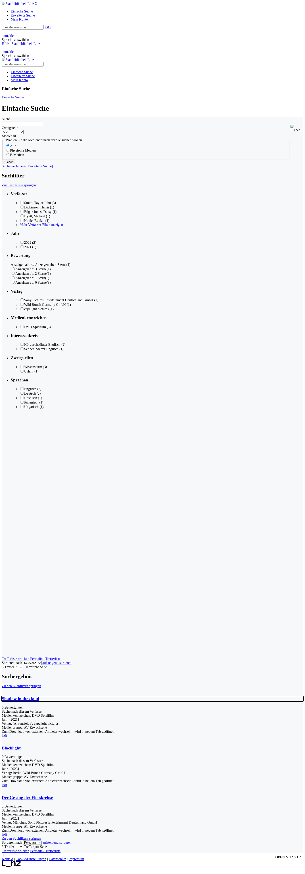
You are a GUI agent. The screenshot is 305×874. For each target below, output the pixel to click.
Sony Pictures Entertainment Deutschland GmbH (58, 300)
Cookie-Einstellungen (31, 859)
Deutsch (30, 393)
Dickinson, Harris (36, 207)
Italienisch (31, 402)
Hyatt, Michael (34, 216)
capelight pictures (36, 309)
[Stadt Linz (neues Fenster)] (11, 866)
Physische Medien (23, 150)
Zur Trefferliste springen (19, 185)
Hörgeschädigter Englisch (42, 344)
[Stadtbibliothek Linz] (18, 4)
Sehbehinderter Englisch (41, 349)
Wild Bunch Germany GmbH (45, 304)
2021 (27, 247)
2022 (27, 242)
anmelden (8, 35)
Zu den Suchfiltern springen (21, 686)
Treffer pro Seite (35, 667)
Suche (6, 119)
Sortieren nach (12, 663)
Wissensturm (33, 367)
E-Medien (17, 155)
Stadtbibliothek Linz (25, 44)
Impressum (76, 859)
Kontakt (7, 859)
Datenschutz (57, 859)
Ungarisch (31, 407)
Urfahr (28, 371)
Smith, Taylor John (37, 203)
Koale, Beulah (34, 221)
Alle (13, 146)
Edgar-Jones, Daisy (38, 212)
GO (48, 27)
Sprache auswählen (15, 40)
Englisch (30, 389)
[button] (296, 128)
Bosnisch (30, 398)
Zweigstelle (10, 128)
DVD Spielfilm (35, 327)
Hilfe (5, 44)
